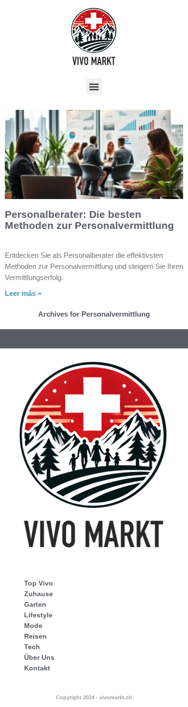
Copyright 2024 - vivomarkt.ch (94, 697)
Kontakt (37, 668)
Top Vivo (38, 583)
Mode (33, 625)
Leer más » (23, 293)
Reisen (35, 636)
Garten (35, 604)
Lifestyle (38, 615)
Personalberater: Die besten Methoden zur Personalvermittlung (89, 220)
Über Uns (39, 657)
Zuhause (38, 594)
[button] (94, 86)
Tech (32, 647)
